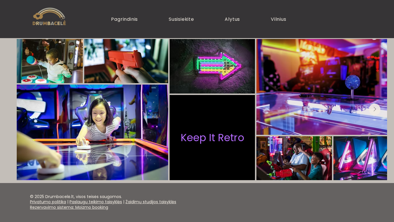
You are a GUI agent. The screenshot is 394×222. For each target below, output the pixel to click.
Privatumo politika (48, 202)
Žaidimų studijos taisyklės (150, 202)
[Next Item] (374, 109)
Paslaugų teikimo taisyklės (96, 202)
